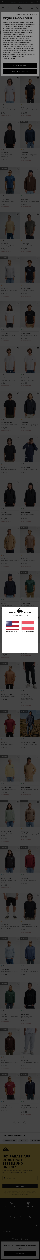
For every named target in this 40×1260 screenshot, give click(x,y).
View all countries (20, 636)
